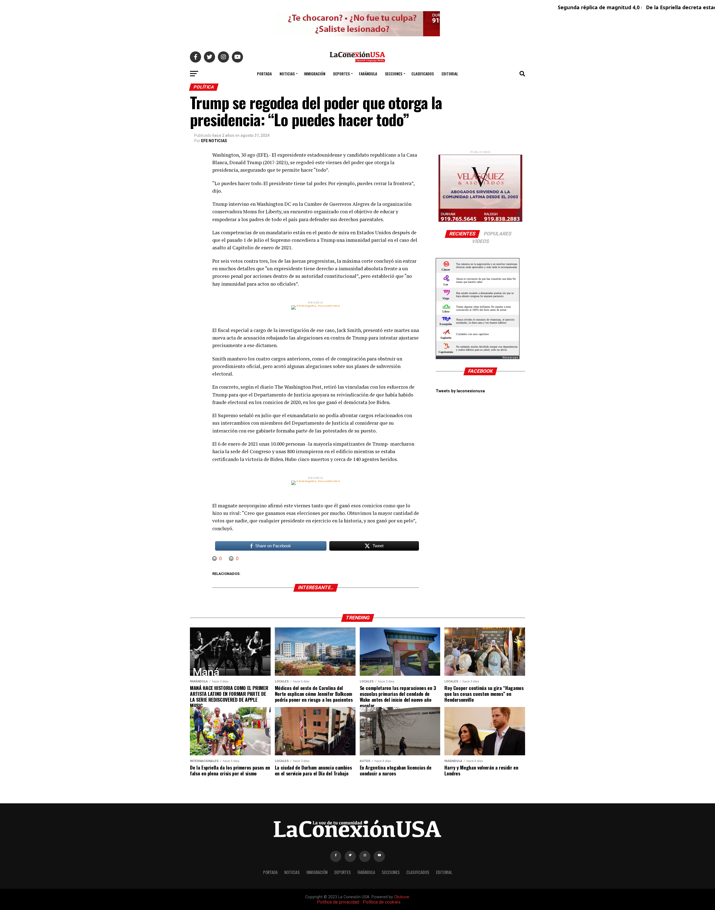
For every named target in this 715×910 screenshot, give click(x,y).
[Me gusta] (215, 558)
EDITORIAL (450, 74)
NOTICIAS (287, 74)
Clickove (401, 897)
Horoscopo (510, 357)
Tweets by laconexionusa (460, 391)
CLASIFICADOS (422, 74)
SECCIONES (393, 74)
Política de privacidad (338, 902)
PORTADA (264, 74)
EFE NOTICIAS (214, 140)
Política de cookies (382, 902)
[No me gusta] (232, 558)
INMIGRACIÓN (314, 74)
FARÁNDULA (368, 74)
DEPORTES (341, 74)
